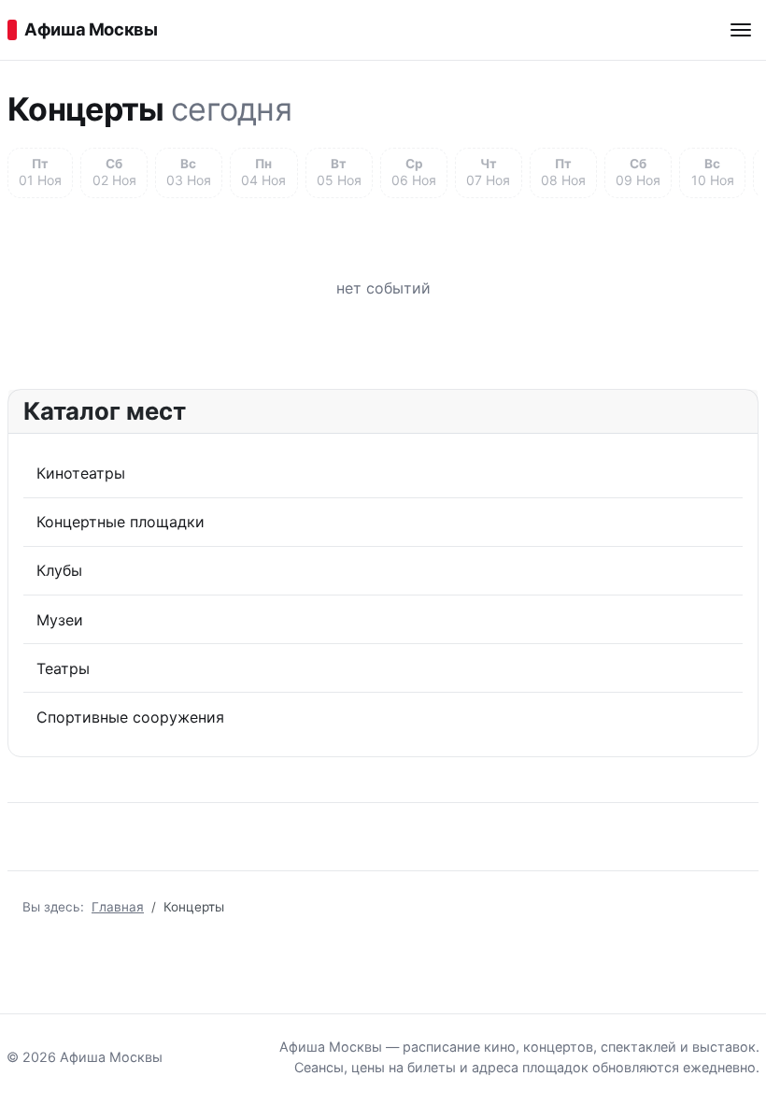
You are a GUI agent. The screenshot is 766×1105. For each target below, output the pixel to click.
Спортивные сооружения (130, 717)
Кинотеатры (80, 473)
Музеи (59, 619)
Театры (63, 668)
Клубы (59, 570)
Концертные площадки (120, 521)
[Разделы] (741, 30)
